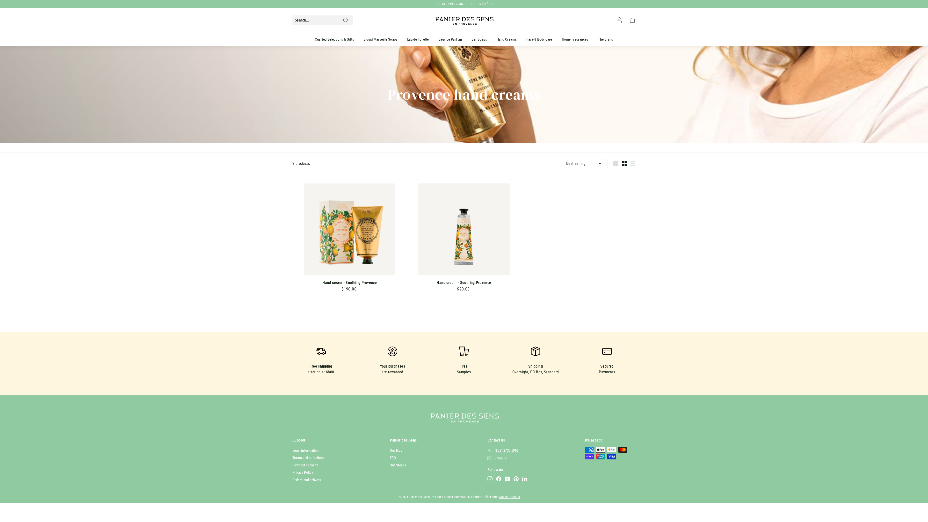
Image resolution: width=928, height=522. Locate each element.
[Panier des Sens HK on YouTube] (507, 478)
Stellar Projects (509, 497)
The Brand (605, 39)
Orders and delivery (306, 480)
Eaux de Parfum (450, 39)
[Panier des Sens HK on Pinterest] (516, 478)
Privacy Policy (302, 472)
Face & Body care (539, 39)
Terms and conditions (308, 458)
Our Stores (398, 465)
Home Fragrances (575, 39)
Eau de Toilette (418, 39)
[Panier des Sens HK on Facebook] (498, 478)
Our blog (396, 450)
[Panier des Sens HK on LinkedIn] (524, 478)
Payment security (305, 465)
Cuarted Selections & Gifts (334, 39)
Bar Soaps (479, 39)
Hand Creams (507, 39)
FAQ (393, 458)
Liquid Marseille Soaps (381, 39)
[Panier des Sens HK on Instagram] (490, 478)
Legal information (305, 450)
